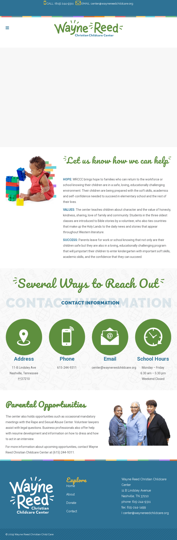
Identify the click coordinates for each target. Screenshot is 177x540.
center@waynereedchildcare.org (112, 3)
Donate (71, 503)
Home (70, 486)
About (70, 494)
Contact (71, 511)
